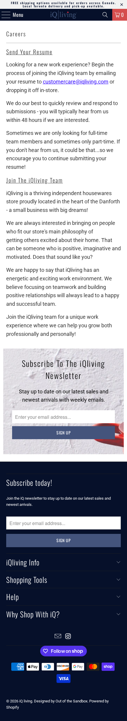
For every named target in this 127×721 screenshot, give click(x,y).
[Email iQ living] (58, 636)
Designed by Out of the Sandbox (60, 701)
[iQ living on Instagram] (68, 636)
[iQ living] (63, 15)
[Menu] (3, 15)
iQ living (25, 701)
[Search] (105, 15)
